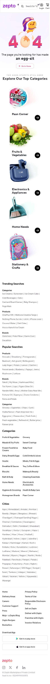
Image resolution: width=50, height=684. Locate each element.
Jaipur (23, 539)
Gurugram (25, 530)
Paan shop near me (24, 412)
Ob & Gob (6, 336)
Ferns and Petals (9, 399)
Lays (15, 386)
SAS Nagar (26, 568)
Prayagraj (6, 564)
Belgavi (13, 513)
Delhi (15, 526)
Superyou (18, 395)
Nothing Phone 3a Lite (12, 319)
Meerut (24, 551)
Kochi (32, 543)
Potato (17, 365)
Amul (17, 390)
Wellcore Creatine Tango (26, 315)
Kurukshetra (22, 547)
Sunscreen (18, 294)
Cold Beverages (9, 298)
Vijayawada (31, 576)
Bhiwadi (32, 513)
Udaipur (21, 572)
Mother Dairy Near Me (31, 390)
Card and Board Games (12, 302)
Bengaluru (22, 513)
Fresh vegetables (9, 420)
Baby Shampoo (30, 302)
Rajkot (33, 564)
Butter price (35, 420)
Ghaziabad (34, 526)
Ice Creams (7, 294)
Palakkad (6, 559)
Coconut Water (9, 323)
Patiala (33, 559)
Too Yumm (6, 386)
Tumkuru (12, 572)
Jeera (36, 369)
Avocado (6, 357)
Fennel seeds (8, 369)
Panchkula (16, 559)
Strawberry (16, 357)
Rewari (5, 568)
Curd (31, 408)
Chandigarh (7, 518)
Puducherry (17, 564)
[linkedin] (25, 667)
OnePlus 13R (7, 315)
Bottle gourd (27, 361)
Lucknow (33, 547)
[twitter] (12, 667)
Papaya (29, 369)
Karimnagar (15, 543)
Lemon (24, 365)
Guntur (16, 530)
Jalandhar (32, 539)
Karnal (25, 543)
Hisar (14, 534)
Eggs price (6, 416)
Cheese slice (18, 416)
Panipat (25, 559)
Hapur (35, 530)
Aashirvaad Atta (26, 382)
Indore (16, 539)
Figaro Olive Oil (25, 386)
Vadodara (31, 572)
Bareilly (5, 513)
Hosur (20, 534)
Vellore (22, 576)
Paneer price (7, 424)
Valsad (5, 576)
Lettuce (16, 373)
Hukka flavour (8, 412)
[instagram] (5, 667)
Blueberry (19, 369)
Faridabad (23, 526)
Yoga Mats (6, 306)
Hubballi (28, 534)
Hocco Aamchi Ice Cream (13, 327)
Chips (24, 408)
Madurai (15, 551)
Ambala (24, 509)
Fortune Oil (7, 395)
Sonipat (36, 568)
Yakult (5, 382)
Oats (20, 298)
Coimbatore (16, 522)
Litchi (25, 319)
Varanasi (13, 576)
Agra (4, 509)
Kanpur (5, 543)
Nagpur (22, 555)
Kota (13, 547)
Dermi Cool (29, 336)
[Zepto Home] (9, 6)
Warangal (6, 580)
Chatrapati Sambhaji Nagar (25, 518)
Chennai (5, 522)
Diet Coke (21, 323)
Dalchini (32, 365)
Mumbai (5, 555)
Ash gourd (16, 361)
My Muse (13, 382)
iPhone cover (35, 319)
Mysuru (14, 555)
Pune (26, 564)
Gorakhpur (7, 530)
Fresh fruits (30, 416)
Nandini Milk (7, 390)
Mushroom (7, 373)
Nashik (31, 555)
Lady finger (7, 365)
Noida (38, 555)
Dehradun (6, 526)
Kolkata (5, 547)
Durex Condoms (31, 395)
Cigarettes (15, 408)
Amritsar (32, 509)
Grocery (5, 408)
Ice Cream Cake (31, 294)
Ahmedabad (13, 509)
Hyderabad (7, 539)
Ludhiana (6, 551)
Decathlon (6, 340)
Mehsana (33, 551)
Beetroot (6, 361)
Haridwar (6, 534)
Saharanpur (15, 568)
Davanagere (28, 522)
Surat (4, 572)
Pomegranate (29, 357)
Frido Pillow (17, 336)
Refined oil (23, 420)
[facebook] (19, 667)
